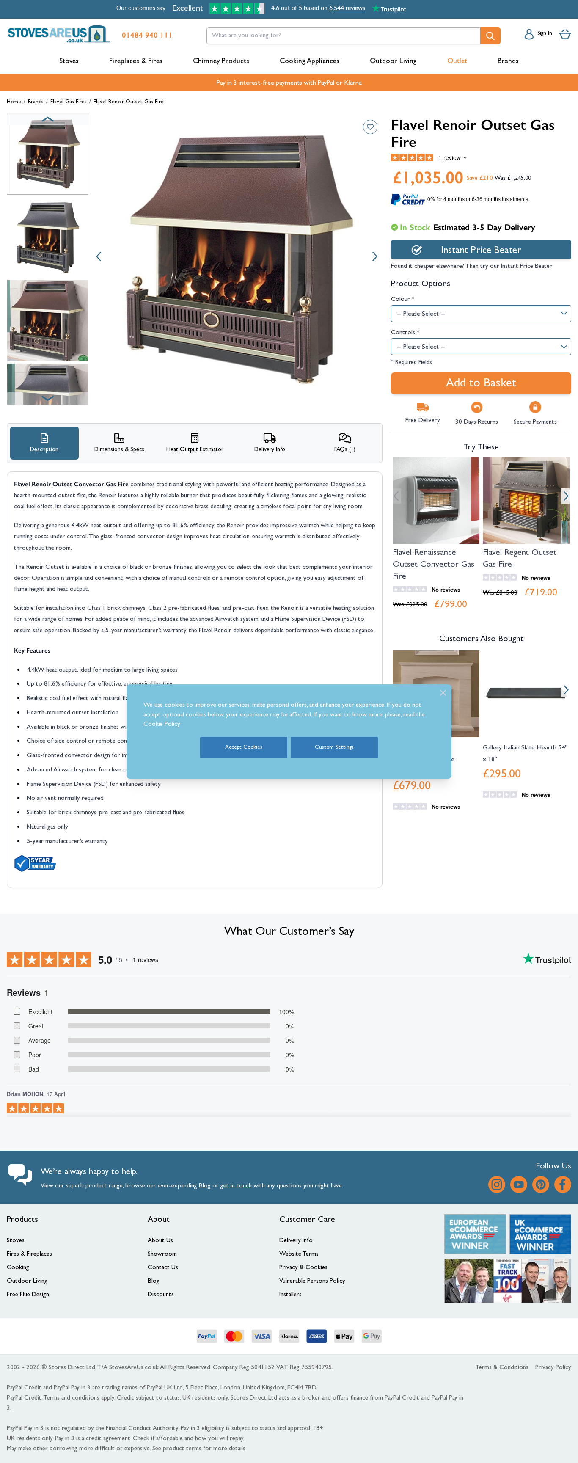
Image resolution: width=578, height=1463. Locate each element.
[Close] (443, 693)
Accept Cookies (243, 747)
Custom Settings (334, 747)
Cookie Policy (161, 725)
